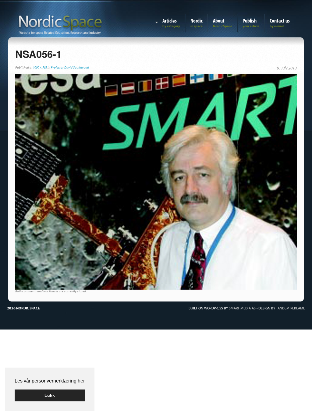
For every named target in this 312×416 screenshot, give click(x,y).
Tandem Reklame (290, 308)
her (81, 380)
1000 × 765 (40, 67)
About (219, 20)
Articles (169, 20)
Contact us (280, 20)
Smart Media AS (242, 308)
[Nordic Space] (60, 23)
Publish (250, 20)
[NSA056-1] (156, 181)
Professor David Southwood (70, 67)
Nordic (196, 20)
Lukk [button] (49, 395)
